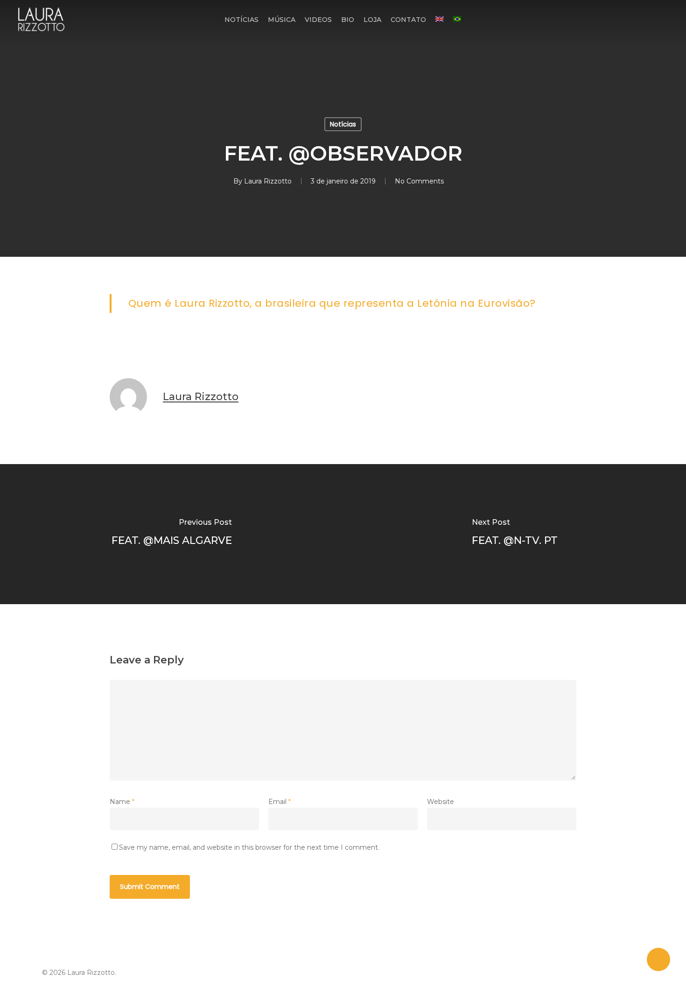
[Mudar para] (439, 19)
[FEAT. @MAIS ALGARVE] (171, 534)
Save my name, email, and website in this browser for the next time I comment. (249, 847)
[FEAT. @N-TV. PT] (514, 534)
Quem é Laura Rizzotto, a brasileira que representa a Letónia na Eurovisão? (332, 303)
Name (122, 801)
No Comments (419, 181)
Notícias (343, 124)
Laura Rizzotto (268, 181)
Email (279, 801)
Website (440, 801)
